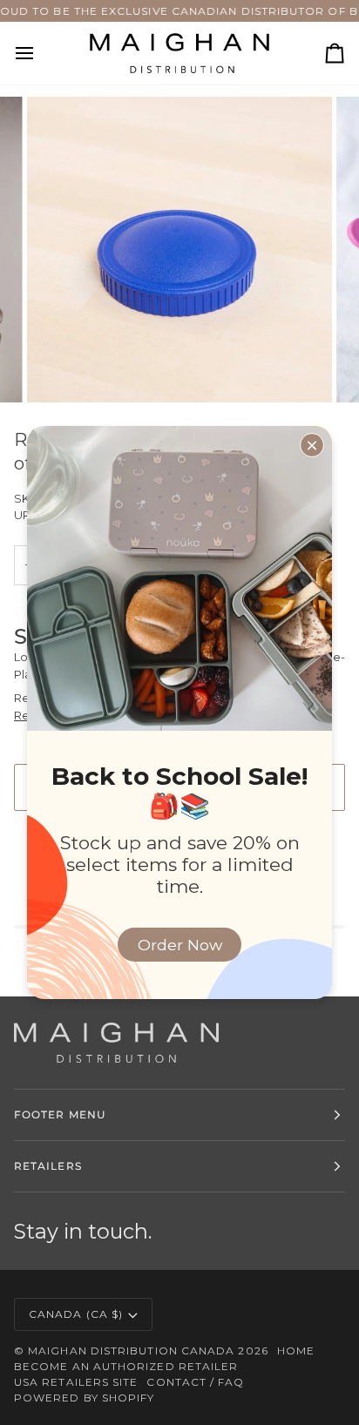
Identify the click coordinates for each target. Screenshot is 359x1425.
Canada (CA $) (76, 1313)
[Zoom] (59, 370)
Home (296, 1350)
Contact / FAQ (195, 1381)
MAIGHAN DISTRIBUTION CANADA (131, 1350)
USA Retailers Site (76, 1381)
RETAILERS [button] (48, 1165)
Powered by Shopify (84, 1397)
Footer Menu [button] (59, 1114)
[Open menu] (40, 53)
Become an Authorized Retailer (126, 1366)
